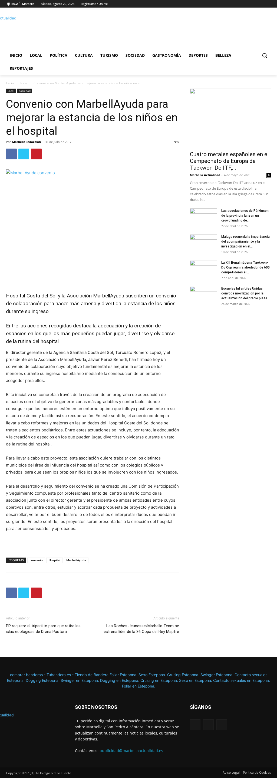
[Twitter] (268, 4)
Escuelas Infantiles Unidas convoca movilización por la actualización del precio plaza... (245, 293)
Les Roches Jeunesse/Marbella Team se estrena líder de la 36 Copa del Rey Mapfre (141, 628)
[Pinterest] (36, 154)
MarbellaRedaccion (26, 142)
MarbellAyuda (76, 560)
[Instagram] (260, 4)
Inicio (10, 83)
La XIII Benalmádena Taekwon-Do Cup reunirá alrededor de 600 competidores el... (245, 267)
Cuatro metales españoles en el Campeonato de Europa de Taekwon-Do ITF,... (229, 161)
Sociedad (25, 91)
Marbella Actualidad (205, 175)
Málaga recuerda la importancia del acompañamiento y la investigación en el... (245, 241)
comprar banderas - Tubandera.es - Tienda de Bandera (60, 674)
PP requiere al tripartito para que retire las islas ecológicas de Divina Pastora (43, 628)
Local (24, 83)
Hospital (54, 560)
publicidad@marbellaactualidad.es (131, 750)
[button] (264, 55)
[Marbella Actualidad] (38, 30)
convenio (36, 560)
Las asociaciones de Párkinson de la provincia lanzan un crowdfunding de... (245, 215)
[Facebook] (253, 4)
